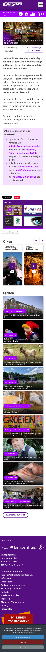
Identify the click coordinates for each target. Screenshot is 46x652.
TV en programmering (11, 588)
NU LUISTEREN (31, 14)
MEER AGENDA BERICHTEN (15, 515)
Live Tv (37, 14)
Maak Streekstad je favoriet (33, 49)
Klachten (5, 599)
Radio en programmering (13, 585)
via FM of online (23, 170)
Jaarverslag (6, 609)
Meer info (23, 647)
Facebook (30, 149)
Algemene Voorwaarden (13, 602)
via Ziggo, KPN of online (24, 177)
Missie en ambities (10, 595)
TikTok (33, 153)
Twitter (12, 153)
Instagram (22, 153)
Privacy (4, 605)
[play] (20, 14)
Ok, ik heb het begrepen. (23, 637)
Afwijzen (23, 642)
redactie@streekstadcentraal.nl (24, 146)
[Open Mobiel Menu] (40, 4)
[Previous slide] (3, 547)
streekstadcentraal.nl (28, 166)
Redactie (5, 592)
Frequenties (6, 581)
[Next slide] (43, 547)
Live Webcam (26, 14)
